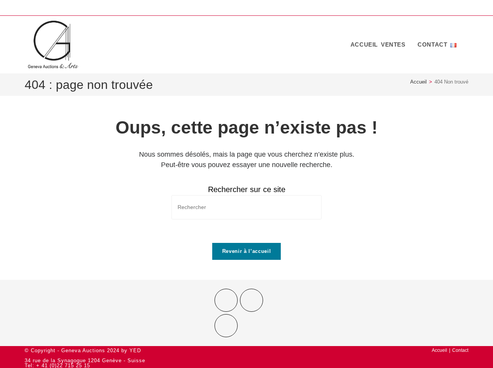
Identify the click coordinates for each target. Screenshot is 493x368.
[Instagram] (251, 300)
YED (135, 350)
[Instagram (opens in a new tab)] (453, 8)
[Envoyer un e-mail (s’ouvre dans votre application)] (463, 8)
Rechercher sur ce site (246, 189)
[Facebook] (226, 300)
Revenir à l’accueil (246, 251)
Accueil (439, 350)
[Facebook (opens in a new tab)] (441, 8)
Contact (460, 350)
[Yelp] (226, 325)
